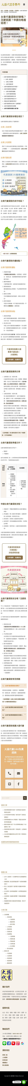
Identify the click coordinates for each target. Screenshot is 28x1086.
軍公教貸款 (10, 948)
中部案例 (9, 953)
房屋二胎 (4, 1055)
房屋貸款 (9, 929)
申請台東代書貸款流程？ (10, 101)
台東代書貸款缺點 (11, 94)
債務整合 (11, 306)
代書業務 (12, 936)
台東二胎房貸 (9, 79)
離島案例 (9, 963)
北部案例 (9, 956)
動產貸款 (12, 922)
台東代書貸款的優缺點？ (10, 89)
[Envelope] (18, 773)
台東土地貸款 (9, 82)
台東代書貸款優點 (10, 91)
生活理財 (12, 946)
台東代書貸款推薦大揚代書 (11, 108)
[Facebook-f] (18, 784)
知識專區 (9, 934)
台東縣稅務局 (13, 253)
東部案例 (9, 960)
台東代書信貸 (9, 84)
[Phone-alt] (9, 773)
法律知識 (12, 943)
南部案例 (9, 958)
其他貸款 (11, 10)
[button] (21, 4)
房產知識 (12, 939)
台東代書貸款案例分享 (10, 96)
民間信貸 (9, 931)
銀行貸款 (12, 924)
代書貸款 (17, 10)
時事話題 (12, 941)
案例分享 (6, 951)
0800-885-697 (17, 1033)
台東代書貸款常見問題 (10, 106)
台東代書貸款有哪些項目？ (11, 77)
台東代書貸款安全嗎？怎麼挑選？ (13, 103)
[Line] (9, 784)
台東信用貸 (8, 164)
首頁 (2, 10)
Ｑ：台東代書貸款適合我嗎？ (11, 686)
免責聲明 (17, 1081)
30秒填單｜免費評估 (14, 360)
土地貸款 (9, 926)
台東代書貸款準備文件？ (10, 98)
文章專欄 (6, 10)
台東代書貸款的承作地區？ (11, 86)
